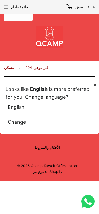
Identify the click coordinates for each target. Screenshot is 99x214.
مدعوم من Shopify (47, 171)
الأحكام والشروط (47, 147)
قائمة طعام (19, 7)
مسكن (9, 67)
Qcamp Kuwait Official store (54, 166)
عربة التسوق (84, 7)
